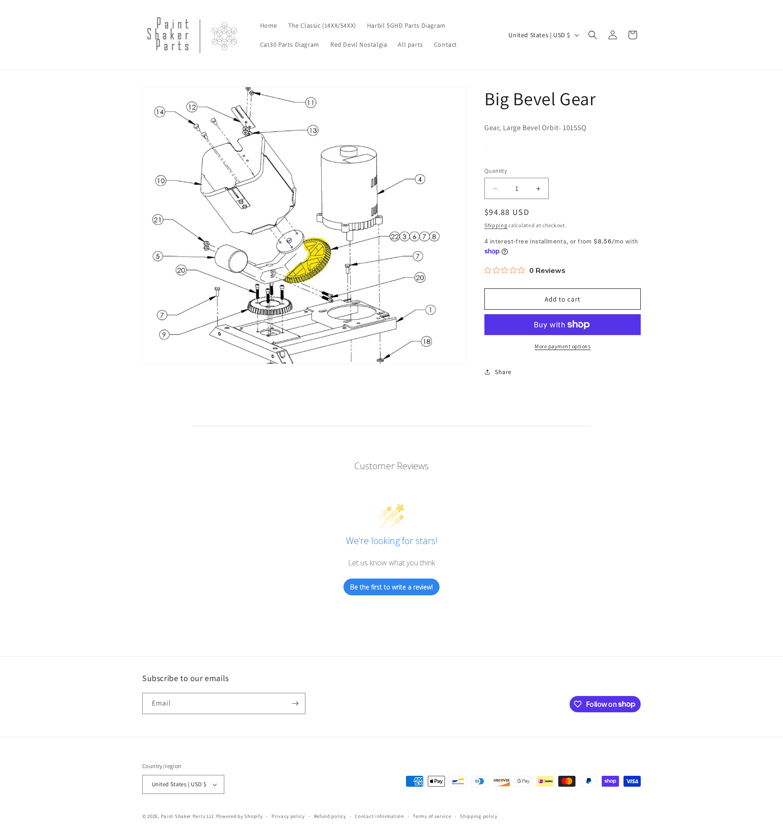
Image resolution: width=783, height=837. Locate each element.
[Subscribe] (295, 703)
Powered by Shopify (239, 816)
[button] (593, 35)
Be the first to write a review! (391, 587)
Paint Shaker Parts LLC (188, 816)
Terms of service (432, 816)
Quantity (495, 171)
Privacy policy (288, 816)
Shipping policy (479, 816)
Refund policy (330, 816)
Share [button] (503, 372)
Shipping (496, 225)
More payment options (562, 346)
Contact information (379, 816)
